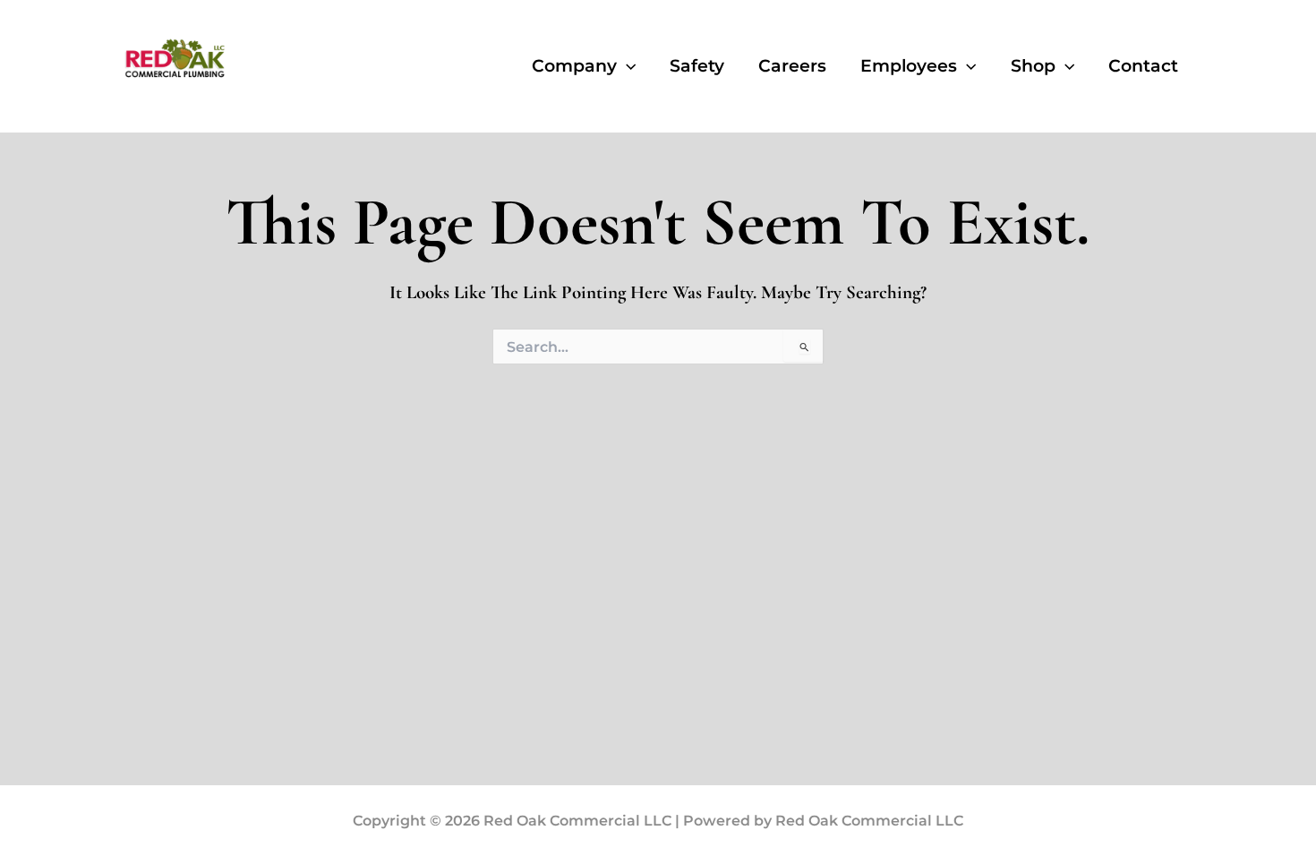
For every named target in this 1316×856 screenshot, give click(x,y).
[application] (626, 66)
